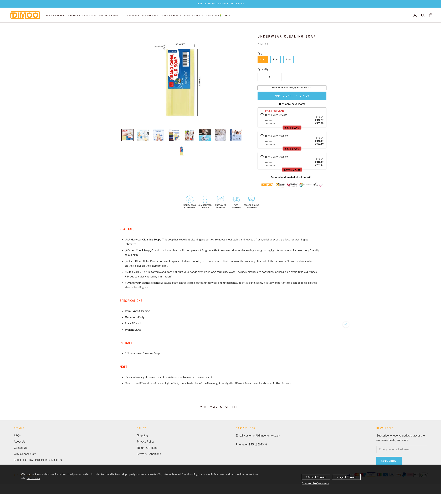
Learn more (33, 478)
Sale (227, 15)
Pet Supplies (150, 15)
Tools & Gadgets (171, 15)
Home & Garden (55, 15)
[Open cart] (430, 15)
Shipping (142, 435)
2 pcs (275, 59)
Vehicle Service (194, 15)
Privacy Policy (145, 441)
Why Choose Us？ (25, 454)
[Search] (423, 15)
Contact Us (20, 447)
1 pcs (262, 59)
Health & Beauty (109, 15)
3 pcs (288, 59)
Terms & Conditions (149, 454)
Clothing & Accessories (82, 15)
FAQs (17, 435)
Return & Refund (147, 447)
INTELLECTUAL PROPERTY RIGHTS (38, 460)
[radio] (292, 119)
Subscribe (389, 461)
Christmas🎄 (214, 15)
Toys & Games (131, 15)
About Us (19, 441)
